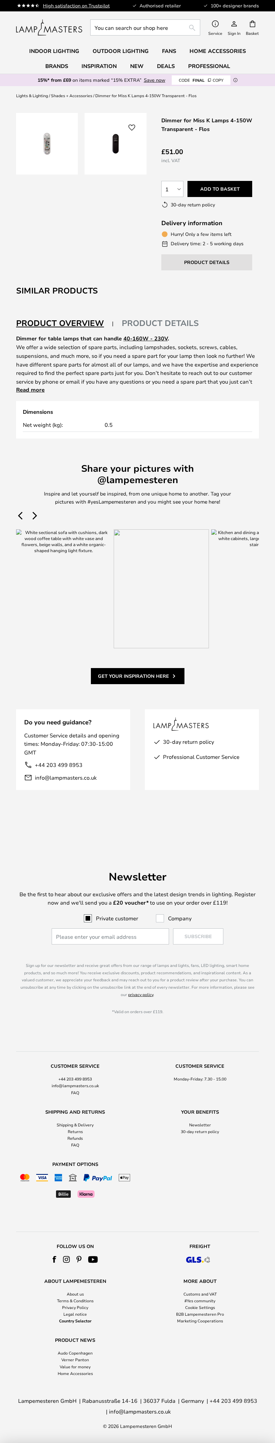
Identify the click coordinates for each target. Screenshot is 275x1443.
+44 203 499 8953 (58, 764)
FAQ (75, 1092)
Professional (209, 66)
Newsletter (200, 1124)
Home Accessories (75, 1373)
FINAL (201, 80)
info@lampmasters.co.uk (66, 777)
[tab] (65, 323)
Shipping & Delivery (75, 1124)
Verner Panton (75, 1359)
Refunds (75, 1138)
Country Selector (75, 1320)
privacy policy (140, 994)
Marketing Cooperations (200, 1320)
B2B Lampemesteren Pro (200, 1314)
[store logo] (49, 27)
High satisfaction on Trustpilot (76, 5)
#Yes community (199, 1300)
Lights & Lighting (32, 95)
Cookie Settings (200, 1307)
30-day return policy (200, 1131)
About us (75, 1294)
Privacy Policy (75, 1307)
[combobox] (145, 27)
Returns (75, 1131)
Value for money (75, 1366)
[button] (132, 127)
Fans (169, 51)
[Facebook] (54, 1259)
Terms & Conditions (75, 1300)
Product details (160, 323)
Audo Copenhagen (75, 1353)
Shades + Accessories (71, 95)
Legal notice (75, 1314)
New (137, 66)
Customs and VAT (200, 1294)
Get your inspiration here (133, 676)
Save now (154, 80)
